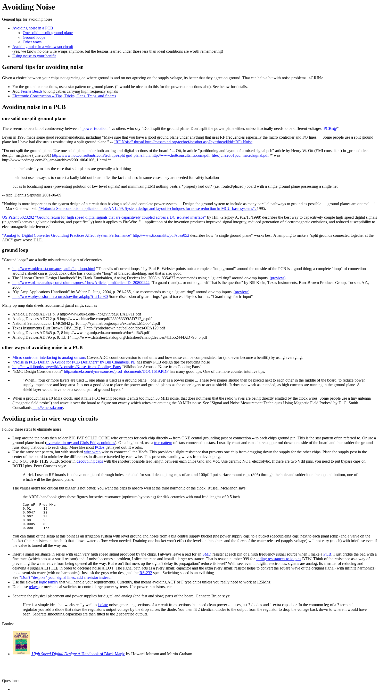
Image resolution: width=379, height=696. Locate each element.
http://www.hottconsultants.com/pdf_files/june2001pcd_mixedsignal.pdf (211, 155)
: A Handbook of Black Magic (78, 654)
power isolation (95, 128)
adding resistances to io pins (278, 559)
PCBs (99, 447)
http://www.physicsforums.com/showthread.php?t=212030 (60, 296)
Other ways (32, 42)
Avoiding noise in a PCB (32, 28)
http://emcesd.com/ (47, 407)
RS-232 (145, 573)
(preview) (277, 278)
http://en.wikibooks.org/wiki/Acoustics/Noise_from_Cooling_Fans (66, 367)
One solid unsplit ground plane (48, 32)
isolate (103, 605)
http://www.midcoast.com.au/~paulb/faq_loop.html (53, 268)
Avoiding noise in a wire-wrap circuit (42, 46)
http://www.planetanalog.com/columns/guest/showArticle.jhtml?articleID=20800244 (81, 282)
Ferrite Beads (31, 91)
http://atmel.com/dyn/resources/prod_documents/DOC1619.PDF (117, 371)
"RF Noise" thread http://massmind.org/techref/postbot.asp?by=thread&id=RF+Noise (183, 142)
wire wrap (92, 452)
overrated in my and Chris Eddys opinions (80, 442)
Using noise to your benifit (34, 56)
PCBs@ (330, 128)
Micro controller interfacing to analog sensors (49, 357)
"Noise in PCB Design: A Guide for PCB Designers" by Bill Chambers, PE (74, 362)
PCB (327, 554)
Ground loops (34, 37)
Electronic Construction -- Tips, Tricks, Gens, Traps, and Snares (64, 96)
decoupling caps (90, 461)
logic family (48, 582)
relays (33, 586)
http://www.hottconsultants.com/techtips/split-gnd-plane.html (102, 155)
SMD (206, 554)
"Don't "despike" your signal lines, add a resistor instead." (66, 577)
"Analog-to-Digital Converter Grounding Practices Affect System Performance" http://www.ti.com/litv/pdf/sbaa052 (96, 235)
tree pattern (163, 442)
